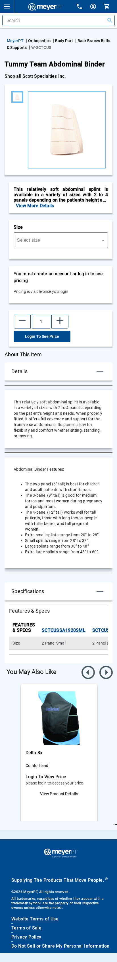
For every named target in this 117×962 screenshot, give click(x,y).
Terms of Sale (26, 928)
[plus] (59, 321)
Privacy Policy (26, 937)
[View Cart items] (110, 6)
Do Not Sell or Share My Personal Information (60, 946)
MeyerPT (15, 40)
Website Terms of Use (34, 919)
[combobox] (61, 240)
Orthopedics (39, 40)
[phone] (83, 7)
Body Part (64, 40)
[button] (6, 6)
